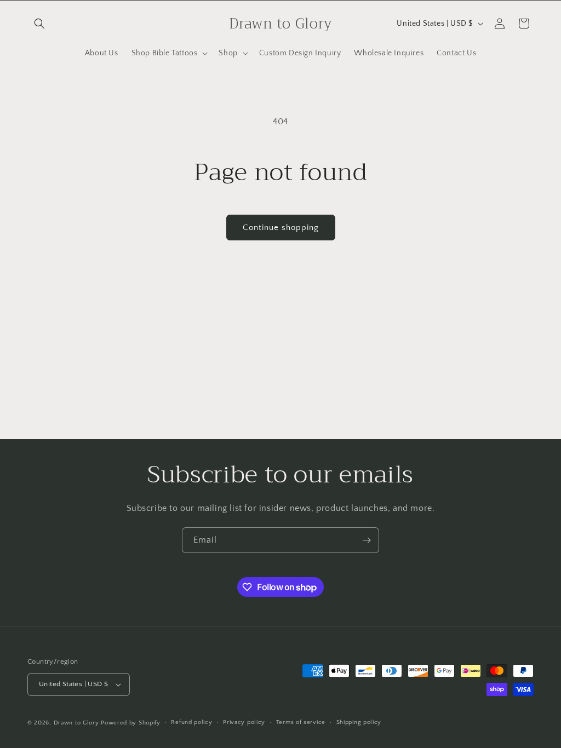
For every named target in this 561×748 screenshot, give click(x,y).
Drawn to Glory (76, 723)
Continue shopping (281, 227)
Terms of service (300, 722)
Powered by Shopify (131, 723)
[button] (39, 23)
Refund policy (191, 722)
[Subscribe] (366, 540)
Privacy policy (244, 722)
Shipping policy (359, 722)
